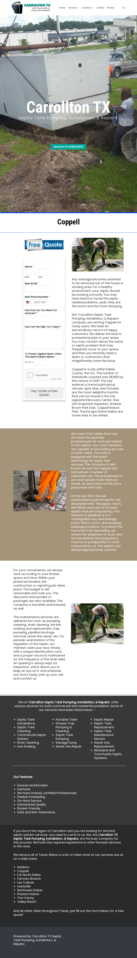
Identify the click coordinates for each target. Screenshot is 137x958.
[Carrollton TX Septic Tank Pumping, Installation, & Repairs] (31, 7)
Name (29, 266)
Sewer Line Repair (69, 746)
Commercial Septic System (31, 737)
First (27, 277)
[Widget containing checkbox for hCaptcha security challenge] (44, 375)
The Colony (25, 898)
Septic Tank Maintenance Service (103, 735)
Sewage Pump (66, 742)
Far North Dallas (29, 875)
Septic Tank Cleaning (26, 729)
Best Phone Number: (37, 296)
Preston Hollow (28, 894)
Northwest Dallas (29, 890)
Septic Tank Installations (26, 721)
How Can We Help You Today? (43, 326)
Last (40, 277)
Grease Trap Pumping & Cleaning (65, 727)
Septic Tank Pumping (64, 737)
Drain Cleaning (28, 742)
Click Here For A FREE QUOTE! (68, 146)
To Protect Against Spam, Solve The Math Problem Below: (43, 355)
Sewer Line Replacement (104, 744)
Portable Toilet (66, 719)
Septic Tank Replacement (104, 725)
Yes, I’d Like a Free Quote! (44, 393)
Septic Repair (104, 719)
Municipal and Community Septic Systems (108, 754)
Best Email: (32, 283)
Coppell (23, 871)
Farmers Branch (29, 879)
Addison (23, 867)
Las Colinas (25, 882)
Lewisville (24, 886)
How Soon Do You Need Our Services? (41, 312)
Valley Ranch (26, 902)
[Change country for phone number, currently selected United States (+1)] (28, 302)
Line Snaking (26, 746)
